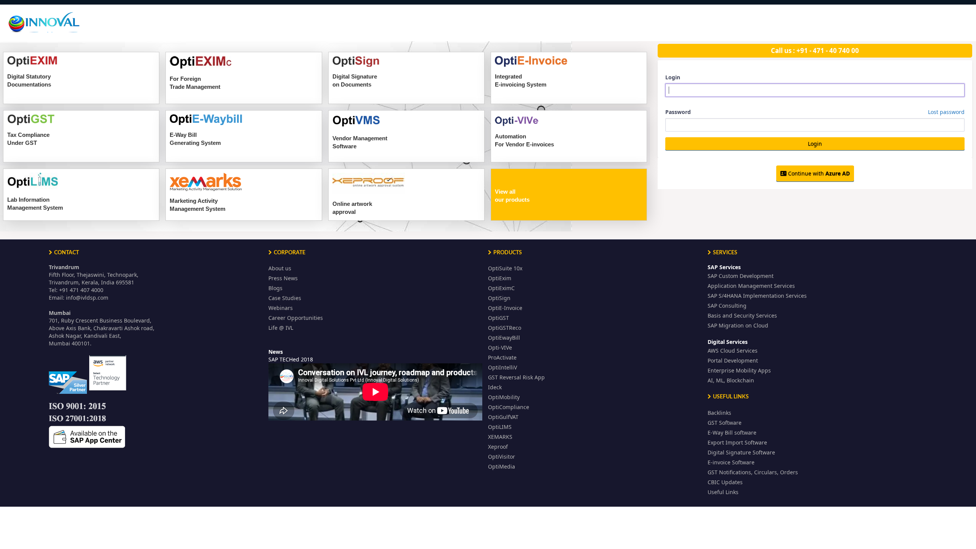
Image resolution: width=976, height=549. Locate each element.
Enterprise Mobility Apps (739, 370)
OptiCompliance (508, 407)
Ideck (495, 387)
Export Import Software (737, 442)
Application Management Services (751, 285)
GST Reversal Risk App (516, 377)
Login (672, 77)
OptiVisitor (501, 456)
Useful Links (723, 492)
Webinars (280, 307)
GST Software (725, 422)
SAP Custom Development (741, 275)
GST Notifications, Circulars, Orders (753, 472)
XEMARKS (500, 436)
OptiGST (498, 317)
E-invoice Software (731, 462)
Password (815, 112)
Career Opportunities (295, 317)
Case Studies (284, 298)
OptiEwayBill (504, 337)
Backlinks (719, 412)
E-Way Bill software (732, 432)
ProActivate (502, 357)
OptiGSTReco (504, 327)
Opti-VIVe (500, 347)
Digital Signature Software (741, 452)
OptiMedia (501, 466)
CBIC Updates (725, 482)
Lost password (946, 112)
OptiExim (499, 278)
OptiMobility (504, 397)
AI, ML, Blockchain (731, 380)
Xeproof (498, 446)
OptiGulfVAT (503, 417)
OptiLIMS (500, 426)
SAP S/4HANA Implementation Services (757, 295)
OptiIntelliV (502, 367)
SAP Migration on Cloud (738, 325)
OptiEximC (501, 288)
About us (279, 268)
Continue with (818, 173)
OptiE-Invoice (505, 307)
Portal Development (733, 360)
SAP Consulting (727, 305)
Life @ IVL (280, 327)
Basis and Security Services (742, 315)
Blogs (275, 288)
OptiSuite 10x (505, 268)
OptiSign (499, 298)
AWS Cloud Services (733, 350)
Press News (283, 278)
